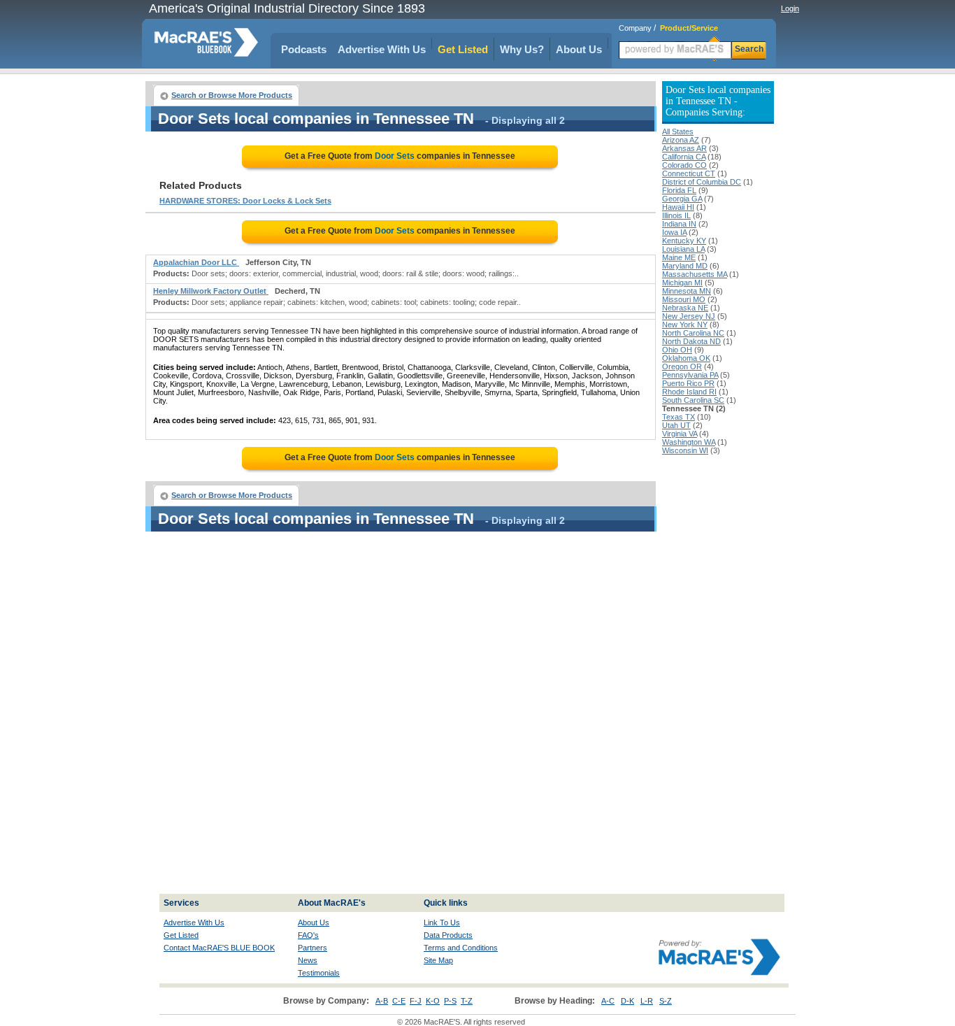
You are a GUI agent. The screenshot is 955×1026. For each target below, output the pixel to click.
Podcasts (303, 49)
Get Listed (463, 49)
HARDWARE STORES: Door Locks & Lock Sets (245, 201)
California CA (683, 156)
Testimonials (319, 973)
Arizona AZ (680, 140)
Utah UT (676, 425)
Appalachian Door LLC (196, 262)
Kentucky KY (684, 240)
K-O (433, 1001)
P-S (450, 1001)
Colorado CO (684, 165)
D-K (627, 1001)
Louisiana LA (683, 249)
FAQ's (308, 935)
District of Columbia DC (701, 182)
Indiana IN (679, 224)
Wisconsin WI (685, 450)
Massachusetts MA (694, 274)
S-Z (665, 1001)
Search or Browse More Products (231, 95)
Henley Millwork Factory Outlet (210, 291)
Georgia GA (682, 198)
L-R (646, 1001)
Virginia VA (679, 433)
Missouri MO (683, 299)
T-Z (467, 1001)
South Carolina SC (693, 400)
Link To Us (442, 922)
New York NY (685, 324)
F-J (416, 1001)
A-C (608, 1001)
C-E (398, 1001)
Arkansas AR (684, 148)
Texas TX (678, 417)
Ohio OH (677, 349)
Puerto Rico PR (688, 383)
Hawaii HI (678, 207)
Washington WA (688, 442)
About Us (579, 49)
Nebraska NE (685, 308)
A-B (381, 1001)
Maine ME (679, 257)
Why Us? (522, 49)
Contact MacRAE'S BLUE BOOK (219, 947)
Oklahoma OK (686, 358)
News (307, 960)
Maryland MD (685, 266)
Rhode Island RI (689, 391)
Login (790, 8)
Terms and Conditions (461, 947)
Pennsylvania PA (690, 375)
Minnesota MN (686, 291)
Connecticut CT (688, 173)
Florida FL (679, 190)
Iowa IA (674, 232)
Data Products (448, 935)
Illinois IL (676, 215)
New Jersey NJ (688, 316)
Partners (312, 947)
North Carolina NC (693, 333)
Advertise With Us (382, 49)
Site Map (438, 960)
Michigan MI (682, 282)
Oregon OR (682, 366)
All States (678, 131)
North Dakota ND (691, 341)
